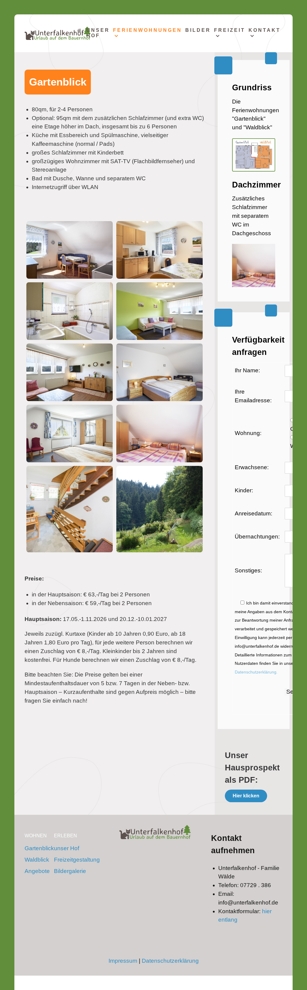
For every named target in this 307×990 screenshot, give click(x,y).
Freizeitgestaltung (77, 859)
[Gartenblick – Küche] (159, 250)
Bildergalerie (70, 871)
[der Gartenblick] (159, 509)
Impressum (123, 961)
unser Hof (66, 848)
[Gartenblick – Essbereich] (69, 250)
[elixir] (155, 832)
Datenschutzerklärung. (256, 672)
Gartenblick (39, 848)
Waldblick (37, 859)
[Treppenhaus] (69, 509)
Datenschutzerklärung (170, 961)
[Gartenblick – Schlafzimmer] (159, 372)
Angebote (37, 871)
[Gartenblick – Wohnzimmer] (159, 311)
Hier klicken (246, 795)
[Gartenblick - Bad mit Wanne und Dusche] (69, 311)
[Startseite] (80, 32)
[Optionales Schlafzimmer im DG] (159, 433)
